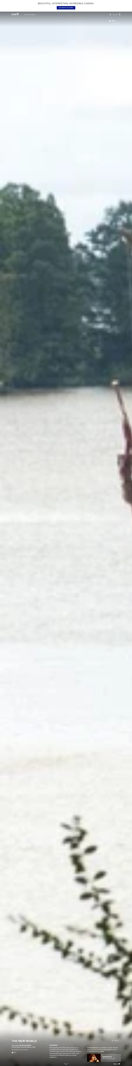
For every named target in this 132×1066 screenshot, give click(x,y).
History (26, 1049)
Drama (21, 1049)
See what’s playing (66, 8)
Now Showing (29, 14)
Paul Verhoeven (109, 1059)
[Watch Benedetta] (94, 1058)
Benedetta (107, 1057)
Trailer (116, 1040)
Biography (15, 1049)
